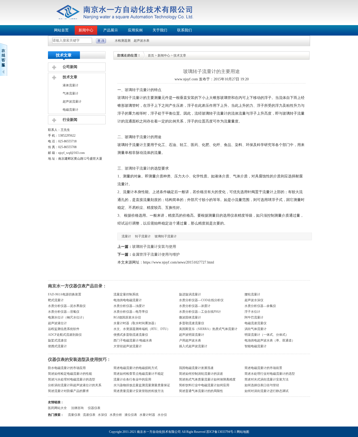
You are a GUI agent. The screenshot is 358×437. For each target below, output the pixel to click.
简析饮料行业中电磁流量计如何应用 (204, 385)
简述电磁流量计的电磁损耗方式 (135, 368)
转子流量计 (143, 236)
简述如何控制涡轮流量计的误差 (201, 374)
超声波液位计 (57, 323)
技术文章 (70, 77)
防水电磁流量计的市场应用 (67, 368)
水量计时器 (147, 415)
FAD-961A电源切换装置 (64, 294)
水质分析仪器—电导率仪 (130, 311)
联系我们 (184, 30)
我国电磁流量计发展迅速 (196, 368)
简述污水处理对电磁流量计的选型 (71, 379)
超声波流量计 (72, 101)
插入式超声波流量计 (193, 346)
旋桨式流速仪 (57, 340)
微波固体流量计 (190, 317)
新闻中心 (86, 30)
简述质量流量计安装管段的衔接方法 (138, 391)
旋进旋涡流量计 (190, 294)
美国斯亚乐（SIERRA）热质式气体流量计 (208, 329)
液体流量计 (70, 85)
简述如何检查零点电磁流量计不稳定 (138, 374)
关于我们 (160, 30)
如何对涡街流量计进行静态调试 (267, 391)
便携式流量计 (57, 346)
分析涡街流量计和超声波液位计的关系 (74, 385)
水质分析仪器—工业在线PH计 (200, 311)
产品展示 (110, 30)
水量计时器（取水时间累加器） (135, 323)
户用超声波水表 (190, 340)
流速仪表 (89, 415)
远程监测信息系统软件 (63, 329)
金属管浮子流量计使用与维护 (156, 254)
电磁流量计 (70, 109)
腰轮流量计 (252, 294)
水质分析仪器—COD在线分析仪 (201, 300)
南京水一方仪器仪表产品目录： (77, 286)
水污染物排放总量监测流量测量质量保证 (141, 385)
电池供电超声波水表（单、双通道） (270, 340)
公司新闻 (70, 67)
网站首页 (61, 30)
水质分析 (116, 415)
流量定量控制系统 (126, 294)
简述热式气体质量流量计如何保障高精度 (207, 379)
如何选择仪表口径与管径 (262, 385)
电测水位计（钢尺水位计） (67, 317)
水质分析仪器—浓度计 (194, 306)
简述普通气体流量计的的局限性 (201, 391)
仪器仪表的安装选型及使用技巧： (79, 359)
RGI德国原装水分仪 (127, 317)
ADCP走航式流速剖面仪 (65, 335)
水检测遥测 (123, 40)
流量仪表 (74, 415)
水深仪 (102, 415)
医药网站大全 (57, 408)
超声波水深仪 (254, 300)
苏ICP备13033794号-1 (221, 432)
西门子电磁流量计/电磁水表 (132, 340)
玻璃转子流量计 (137, 90)
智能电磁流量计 (256, 346)
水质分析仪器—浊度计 (129, 306)
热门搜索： (56, 415)
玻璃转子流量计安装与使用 (154, 247)
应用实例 (135, 30)
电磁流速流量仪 (256, 323)
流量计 (144, 137)
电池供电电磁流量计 (127, 300)
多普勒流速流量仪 (191, 323)
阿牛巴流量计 (254, 317)
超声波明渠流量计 (191, 335)
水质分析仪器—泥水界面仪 (67, 306)
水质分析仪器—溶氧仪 (63, 311)
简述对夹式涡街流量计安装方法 (267, 379)
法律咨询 (77, 408)
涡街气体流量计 (256, 329)
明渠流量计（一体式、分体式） (267, 335)
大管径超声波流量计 (127, 346)
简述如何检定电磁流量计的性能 (70, 374)
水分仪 (162, 415)
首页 (151, 55)
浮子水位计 (252, 311)
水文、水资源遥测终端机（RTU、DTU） (141, 329)
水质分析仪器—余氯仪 (260, 306)
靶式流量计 (56, 300)
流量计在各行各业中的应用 (132, 379)
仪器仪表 (94, 408)
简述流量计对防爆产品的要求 (68, 391)
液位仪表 (130, 415)
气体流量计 (70, 93)
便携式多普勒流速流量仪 (130, 335)
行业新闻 (70, 120)
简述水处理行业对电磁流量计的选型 (270, 374)
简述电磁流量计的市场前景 (263, 368)
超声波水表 (141, 40)
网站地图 (243, 432)
